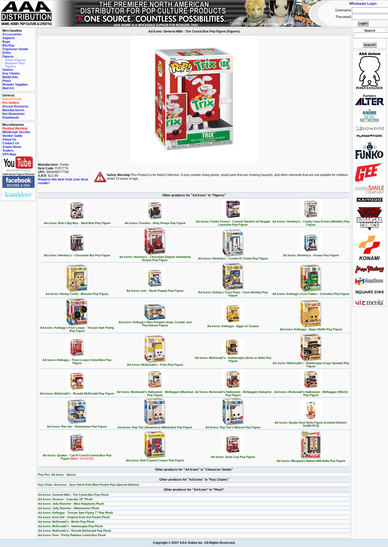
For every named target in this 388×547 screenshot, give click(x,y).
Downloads (10, 117)
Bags (6, 42)
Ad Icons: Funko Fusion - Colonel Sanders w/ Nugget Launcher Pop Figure (233, 223)
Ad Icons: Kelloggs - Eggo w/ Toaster (233, 326)
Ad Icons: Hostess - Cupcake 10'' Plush (65, 499)
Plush (6, 81)
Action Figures (15, 60)
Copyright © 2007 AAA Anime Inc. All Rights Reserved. (194, 543)
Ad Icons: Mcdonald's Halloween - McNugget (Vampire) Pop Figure (233, 393)
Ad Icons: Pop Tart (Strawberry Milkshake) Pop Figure (155, 427)
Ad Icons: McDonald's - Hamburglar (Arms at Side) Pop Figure (233, 359)
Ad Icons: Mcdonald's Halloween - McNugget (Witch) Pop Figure (311, 393)
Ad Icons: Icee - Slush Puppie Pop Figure (154, 290)
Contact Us (10, 143)
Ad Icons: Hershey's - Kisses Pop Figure (311, 255)
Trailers (8, 150)
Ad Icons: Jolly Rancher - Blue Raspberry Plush (71, 503)
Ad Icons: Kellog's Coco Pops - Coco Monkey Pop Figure (233, 294)
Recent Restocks (15, 106)
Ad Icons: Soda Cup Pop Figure (233, 456)
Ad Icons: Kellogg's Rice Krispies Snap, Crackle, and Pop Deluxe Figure (155, 324)
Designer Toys (15, 63)
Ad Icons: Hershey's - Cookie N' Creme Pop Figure (233, 258)
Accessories (12, 34)
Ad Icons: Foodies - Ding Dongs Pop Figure (155, 223)
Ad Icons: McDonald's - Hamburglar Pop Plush (70, 526)
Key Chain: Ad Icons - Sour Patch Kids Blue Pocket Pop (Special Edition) (88, 484)
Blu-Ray (8, 45)
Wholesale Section (16, 132)
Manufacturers (13, 110)
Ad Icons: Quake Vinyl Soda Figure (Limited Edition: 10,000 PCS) (311, 424)
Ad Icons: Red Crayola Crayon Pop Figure (155, 460)
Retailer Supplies (15, 84)
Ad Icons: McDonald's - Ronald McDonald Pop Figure (77, 393)
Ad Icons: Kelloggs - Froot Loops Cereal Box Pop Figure (76, 361)
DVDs (6, 53)
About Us (9, 139)
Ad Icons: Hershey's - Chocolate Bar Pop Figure (77, 255)
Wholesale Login (363, 4)
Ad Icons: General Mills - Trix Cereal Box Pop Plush (73, 494)
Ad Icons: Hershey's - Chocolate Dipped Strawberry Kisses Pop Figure (155, 258)
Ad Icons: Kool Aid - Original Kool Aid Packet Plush (74, 517)
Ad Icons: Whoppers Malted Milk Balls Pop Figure (311, 460)
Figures (8, 56)
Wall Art (8, 88)
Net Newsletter (13, 114)
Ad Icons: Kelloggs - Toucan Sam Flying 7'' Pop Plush (75, 512)
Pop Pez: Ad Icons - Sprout (57, 474)
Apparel (8, 38)
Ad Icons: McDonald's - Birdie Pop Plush (66, 521)
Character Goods (15, 49)
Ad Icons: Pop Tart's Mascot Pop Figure (233, 427)
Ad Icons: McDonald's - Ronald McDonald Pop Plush (74, 530)
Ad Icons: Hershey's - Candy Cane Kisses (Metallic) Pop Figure (311, 223)
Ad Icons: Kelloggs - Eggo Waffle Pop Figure (311, 329)
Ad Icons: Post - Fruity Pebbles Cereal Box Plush (72, 535)
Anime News (11, 147)
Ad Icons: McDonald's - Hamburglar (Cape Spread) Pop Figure (311, 364)
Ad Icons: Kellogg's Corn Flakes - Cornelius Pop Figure (310, 293)
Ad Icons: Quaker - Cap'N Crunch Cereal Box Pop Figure (77, 457)
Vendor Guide (12, 136)
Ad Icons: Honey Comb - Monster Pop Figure (77, 293)
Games (7, 70)
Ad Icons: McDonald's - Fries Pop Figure (155, 364)
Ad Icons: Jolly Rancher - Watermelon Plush (68, 508)
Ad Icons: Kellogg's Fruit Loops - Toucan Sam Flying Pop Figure (77, 329)
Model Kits (10, 77)
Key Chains (11, 73)
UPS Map (9, 154)
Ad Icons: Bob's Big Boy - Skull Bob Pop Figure (77, 223)
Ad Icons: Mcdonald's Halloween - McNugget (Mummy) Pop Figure (155, 393)
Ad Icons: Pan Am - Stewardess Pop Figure (77, 426)
